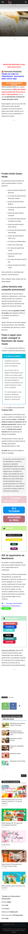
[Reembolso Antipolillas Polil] (5, 748)
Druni (7, 908)
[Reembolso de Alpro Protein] (5, 740)
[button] (2, 2)
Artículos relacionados (12, 716)
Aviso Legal (17, 924)
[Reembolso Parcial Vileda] (5, 763)
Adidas (9, 902)
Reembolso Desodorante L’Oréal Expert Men (12, 865)
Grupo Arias (11, 697)
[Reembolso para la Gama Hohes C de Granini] (5, 725)
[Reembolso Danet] (5, 755)
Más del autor (8, 719)
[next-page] (5, 769)
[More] (19, 706)
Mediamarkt (14, 912)
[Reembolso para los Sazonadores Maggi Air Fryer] (5, 732)
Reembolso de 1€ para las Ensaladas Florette (12, 824)
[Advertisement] (15, 51)
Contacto (19, 925)
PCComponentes (18, 915)
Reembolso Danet (15, 753)
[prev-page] (3, 769)
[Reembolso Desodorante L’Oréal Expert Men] (14, 856)
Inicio (2, 6)
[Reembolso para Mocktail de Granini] (14, 877)
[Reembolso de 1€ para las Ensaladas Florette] (14, 815)
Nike (7, 918)
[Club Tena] (14, 836)
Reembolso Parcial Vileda (17, 761)
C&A (7, 905)
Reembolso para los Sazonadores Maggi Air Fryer (17, 732)
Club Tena (6, 845)
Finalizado (7, 6)
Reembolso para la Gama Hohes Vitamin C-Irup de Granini (12, 801)
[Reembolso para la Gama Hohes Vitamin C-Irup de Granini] (14, 791)
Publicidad (24, 925)
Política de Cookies (12, 925)
